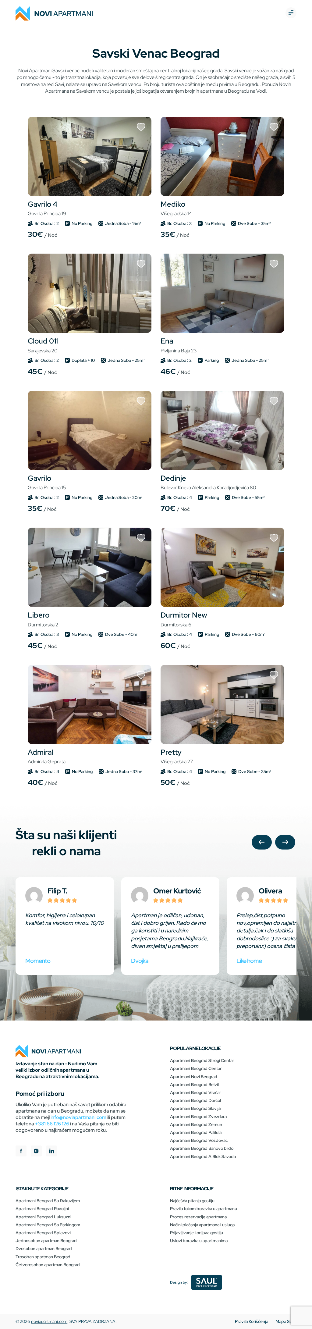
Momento (37, 961)
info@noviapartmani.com (78, 1117)
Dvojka (139, 961)
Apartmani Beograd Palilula (196, 1132)
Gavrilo (47, 482)
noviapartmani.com (49, 1321)
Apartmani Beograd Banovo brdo (201, 1148)
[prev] (262, 843)
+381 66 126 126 (52, 1124)
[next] (285, 843)
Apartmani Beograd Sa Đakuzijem (48, 1200)
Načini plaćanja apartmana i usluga (202, 1224)
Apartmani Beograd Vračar (195, 1092)
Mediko (176, 208)
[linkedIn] (51, 1152)
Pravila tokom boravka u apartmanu (203, 1208)
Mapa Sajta (285, 1321)
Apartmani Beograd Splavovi (43, 1232)
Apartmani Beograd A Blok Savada (203, 1156)
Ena (179, 345)
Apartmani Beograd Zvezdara (198, 1116)
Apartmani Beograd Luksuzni (43, 1217)
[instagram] (36, 1152)
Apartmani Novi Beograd (193, 1076)
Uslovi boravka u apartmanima (199, 1240)
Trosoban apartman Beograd (43, 1257)
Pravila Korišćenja (251, 1321)
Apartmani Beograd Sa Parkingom (48, 1224)
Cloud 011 (43, 345)
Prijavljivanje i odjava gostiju (196, 1232)
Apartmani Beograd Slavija (195, 1108)
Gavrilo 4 (47, 208)
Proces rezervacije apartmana (198, 1217)
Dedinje (208, 482)
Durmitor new (184, 619)
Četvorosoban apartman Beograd (48, 1264)
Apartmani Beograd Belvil (194, 1084)
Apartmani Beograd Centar (196, 1068)
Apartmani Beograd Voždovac (199, 1140)
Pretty (177, 756)
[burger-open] (290, 13)
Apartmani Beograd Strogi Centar (202, 1060)
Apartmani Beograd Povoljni (42, 1208)
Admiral (47, 756)
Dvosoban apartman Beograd (44, 1248)
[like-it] (141, 127)
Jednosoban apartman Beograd (46, 1240)
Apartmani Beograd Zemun (196, 1124)
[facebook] (21, 1152)
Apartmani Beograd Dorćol (195, 1100)
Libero (43, 619)
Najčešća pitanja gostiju (192, 1200)
